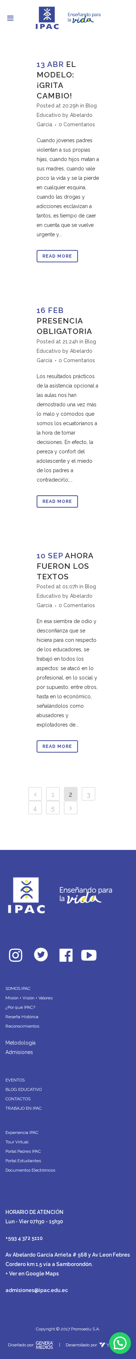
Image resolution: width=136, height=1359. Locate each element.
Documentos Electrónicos (30, 1170)
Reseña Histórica (21, 1016)
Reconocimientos (22, 1026)
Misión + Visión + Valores (29, 997)
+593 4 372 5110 (24, 1238)
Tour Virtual (16, 1141)
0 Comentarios (77, 124)
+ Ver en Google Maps (32, 1274)
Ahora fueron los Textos (65, 566)
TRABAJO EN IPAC (23, 1108)
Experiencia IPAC (21, 1132)
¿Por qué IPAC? (20, 1007)
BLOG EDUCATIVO (23, 1089)
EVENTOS (15, 1080)
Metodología (20, 1043)
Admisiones (19, 1052)
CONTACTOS (17, 1098)
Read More (57, 256)
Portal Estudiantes (23, 1160)
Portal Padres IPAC (23, 1151)
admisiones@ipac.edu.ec (36, 1290)
